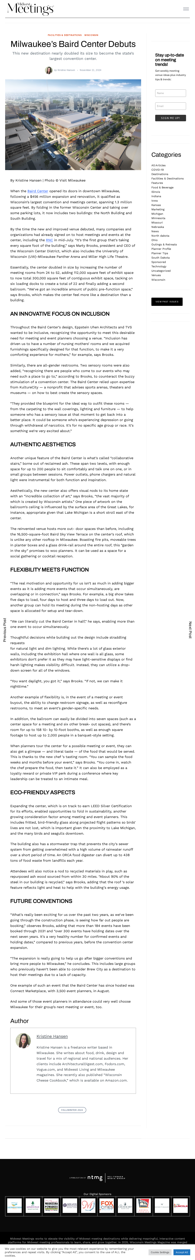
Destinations (159, 174)
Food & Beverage (162, 187)
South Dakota (160, 257)
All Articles (158, 165)
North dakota (160, 235)
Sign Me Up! (170, 118)
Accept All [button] (182, 1252)
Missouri (157, 222)
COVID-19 (157, 169)
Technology (158, 266)
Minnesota (158, 218)
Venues (156, 275)
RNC (49, 240)
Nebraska (157, 226)
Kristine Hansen (66, 70)
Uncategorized (161, 270)
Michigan (157, 213)
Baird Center (37, 191)
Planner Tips (159, 253)
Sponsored (158, 262)
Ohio (154, 240)
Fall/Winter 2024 (72, 1110)
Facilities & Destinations (65, 35)
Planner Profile (161, 248)
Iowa (154, 200)
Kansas (156, 205)
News (155, 231)
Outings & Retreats (164, 244)
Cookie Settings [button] (160, 1252)
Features (157, 182)
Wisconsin (91, 35)
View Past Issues (167, 302)
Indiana (156, 196)
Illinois (155, 191)
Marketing (158, 209)
